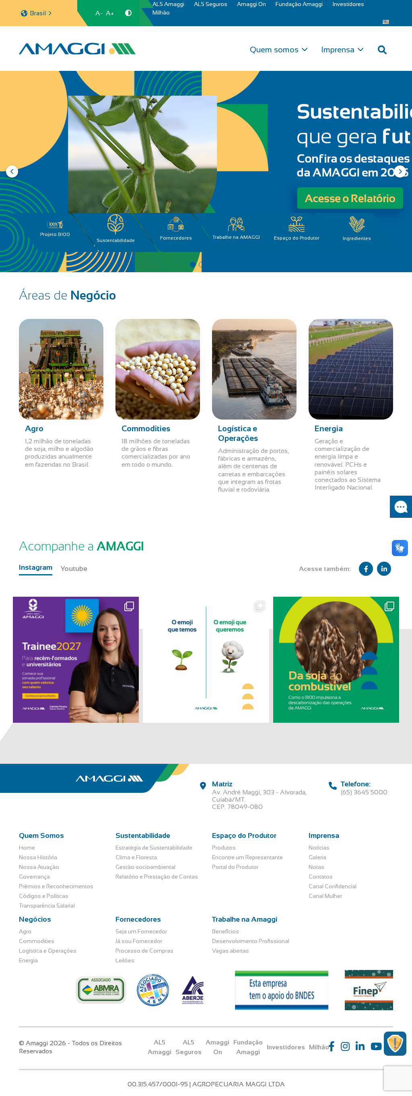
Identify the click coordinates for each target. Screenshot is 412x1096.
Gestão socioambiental (145, 867)
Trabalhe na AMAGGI (236, 237)
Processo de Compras (144, 950)
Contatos (321, 876)
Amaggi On (251, 4)
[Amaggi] (77, 48)
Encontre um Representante (247, 857)
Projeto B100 (55, 234)
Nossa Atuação (39, 867)
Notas (316, 867)
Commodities (36, 941)
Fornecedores (176, 238)
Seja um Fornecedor (141, 931)
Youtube (73, 569)
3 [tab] (210, 264)
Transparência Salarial (47, 905)
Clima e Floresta (136, 857)
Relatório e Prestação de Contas (156, 876)
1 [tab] (193, 264)
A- (99, 13)
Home (27, 847)
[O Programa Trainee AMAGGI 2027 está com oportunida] (76, 660)
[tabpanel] (206, 171)
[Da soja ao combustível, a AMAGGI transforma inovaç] (336, 660)
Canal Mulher (325, 896)
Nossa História (38, 857)
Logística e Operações (47, 950)
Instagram (35, 567)
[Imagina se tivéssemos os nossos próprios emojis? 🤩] (206, 660)
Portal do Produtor (235, 867)
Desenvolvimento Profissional (250, 941)
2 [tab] (201, 264)
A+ (110, 13)
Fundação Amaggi (299, 4)
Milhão (161, 12)
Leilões (124, 960)
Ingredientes (357, 238)
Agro (25, 931)
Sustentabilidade (116, 240)
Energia (28, 960)
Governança (34, 876)
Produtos (224, 847)
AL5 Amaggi (168, 4)
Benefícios (225, 931)
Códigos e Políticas (43, 896)
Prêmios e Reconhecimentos (56, 886)
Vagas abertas (230, 950)
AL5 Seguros (210, 4)
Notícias (319, 847)
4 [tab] (219, 264)
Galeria (317, 857)
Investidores (348, 4)
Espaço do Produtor (296, 238)
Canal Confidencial (332, 886)
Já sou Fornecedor (138, 941)
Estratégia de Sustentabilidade (153, 847)
